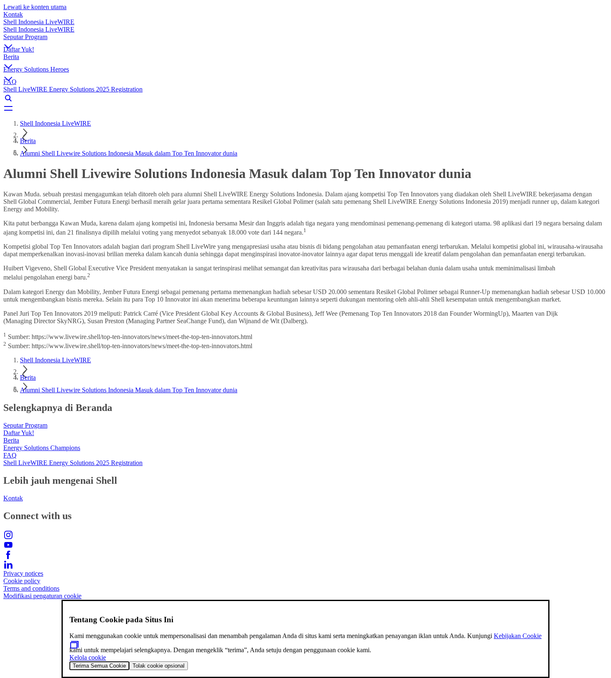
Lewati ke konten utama (35, 6)
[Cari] (305, 98)
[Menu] (305, 108)
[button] (305, 39)
